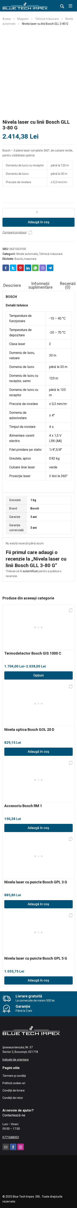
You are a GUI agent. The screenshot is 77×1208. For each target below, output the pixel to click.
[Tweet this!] (13, 268)
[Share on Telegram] (50, 268)
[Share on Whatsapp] (35, 268)
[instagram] (20, 1147)
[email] (5, 1147)
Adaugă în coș (38, 222)
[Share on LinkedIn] (28, 268)
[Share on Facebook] (5, 268)
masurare (30, 258)
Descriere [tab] (12, 285)
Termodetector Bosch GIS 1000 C (32, 653)
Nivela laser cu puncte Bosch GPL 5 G (35, 958)
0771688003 (10, 1137)
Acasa (6, 18)
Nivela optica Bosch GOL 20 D (29, 729)
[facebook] (13, 1147)
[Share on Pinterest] (20, 268)
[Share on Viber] (42, 268)
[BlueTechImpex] (25, 5)
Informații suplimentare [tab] (40, 285)
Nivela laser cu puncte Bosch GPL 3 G (35, 882)
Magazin (23, 18)
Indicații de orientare (15, 1059)
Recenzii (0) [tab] (68, 285)
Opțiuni (38, 675)
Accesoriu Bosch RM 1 (23, 806)
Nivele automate (27, 254)
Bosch (19, 258)
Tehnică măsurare (47, 18)
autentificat (30, 571)
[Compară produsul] (30, 232)
